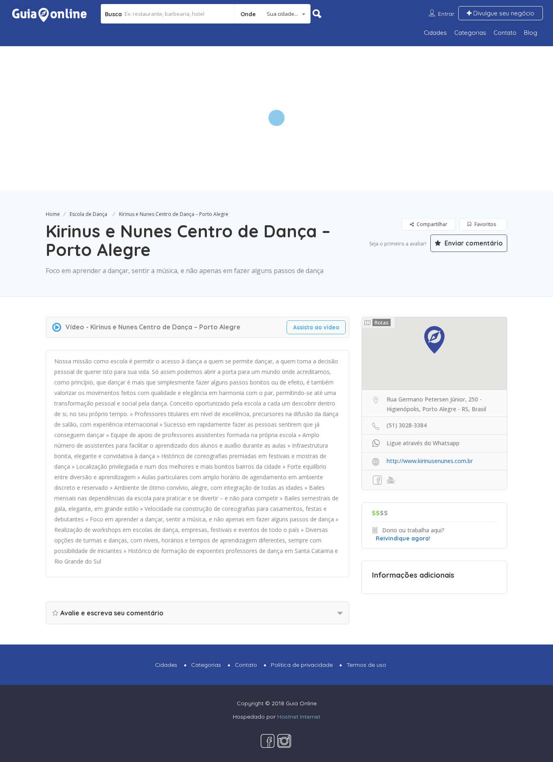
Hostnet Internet (298, 716)
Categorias (470, 32)
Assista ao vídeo (316, 327)
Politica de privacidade (302, 664)
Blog (530, 32)
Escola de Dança (88, 214)
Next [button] (541, 118)
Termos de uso (366, 664)
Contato (505, 32)
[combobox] (272, 13)
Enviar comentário (473, 243)
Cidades (435, 32)
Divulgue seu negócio (503, 13)
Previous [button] (12, 118)
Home (53, 214)
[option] (276, 117)
